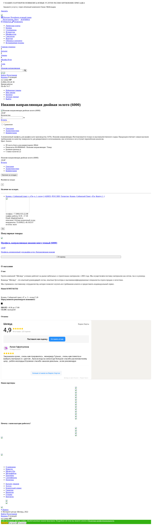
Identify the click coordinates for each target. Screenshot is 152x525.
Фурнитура (10, 32)
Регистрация (12, 75)
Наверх (5, 510)
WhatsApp (7, 22)
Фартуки (9, 38)
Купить (4, 120)
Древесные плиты (13, 26)
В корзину (61, 257)
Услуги (8, 486)
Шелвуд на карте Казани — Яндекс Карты (76, 378)
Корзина (4, 77)
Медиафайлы (11, 473)
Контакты (10, 497)
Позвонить (18, 22)
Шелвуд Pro (10, 471)
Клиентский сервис (14, 488)
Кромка (9, 28)
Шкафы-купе (11, 34)
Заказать (4, 11)
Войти (3, 75)
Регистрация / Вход (10, 20)
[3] (5, 122)
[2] (4, 122)
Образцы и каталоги (14, 41)
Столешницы (11, 30)
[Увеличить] (17, 212)
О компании (11, 467)
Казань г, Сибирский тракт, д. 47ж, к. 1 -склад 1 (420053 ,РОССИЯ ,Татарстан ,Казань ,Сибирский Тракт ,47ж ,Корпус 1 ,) (55, 196)
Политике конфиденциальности (101, 521)
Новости (9, 469)
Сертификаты (11, 478)
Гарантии (9, 490)
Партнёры (10, 475)
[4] (7, 122)
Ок (3, 229)
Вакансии (10, 492)
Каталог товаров (12, 484)
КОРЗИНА (25, 20)
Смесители (10, 36)
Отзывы (9, 494)
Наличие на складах (9, 175)
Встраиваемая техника (15, 43)
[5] (9, 122)
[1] (2, 122)
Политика (10, 480)
